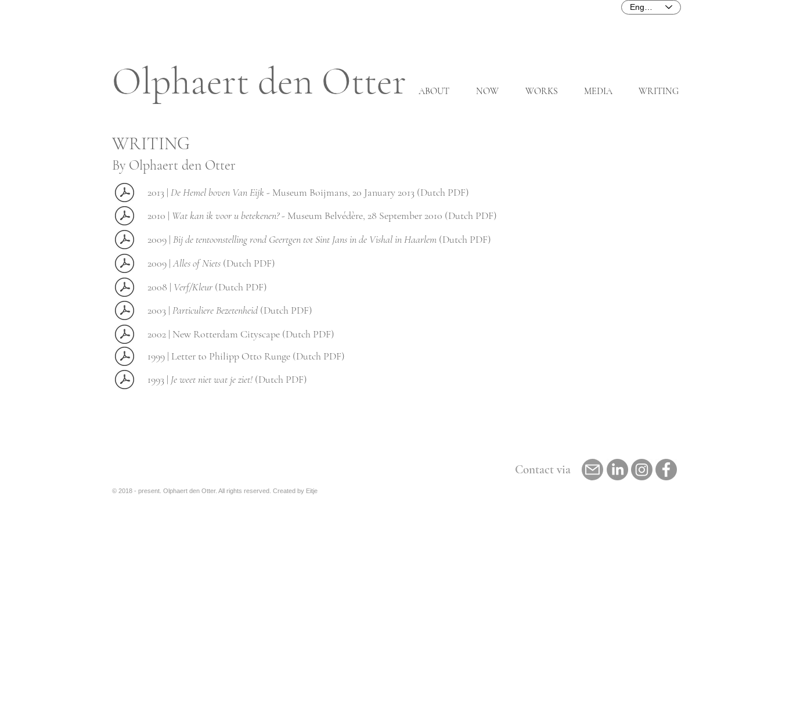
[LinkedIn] (617, 469)
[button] (538, 91)
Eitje (312, 490)
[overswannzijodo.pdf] (124, 312)
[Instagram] (642, 469)
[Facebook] (666, 469)
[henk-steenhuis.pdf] (124, 194)
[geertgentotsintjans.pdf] (124, 241)
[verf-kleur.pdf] (124, 288)
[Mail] (592, 469)
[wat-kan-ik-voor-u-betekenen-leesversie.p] (124, 217)
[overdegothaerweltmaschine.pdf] (124, 335)
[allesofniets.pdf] (124, 264)
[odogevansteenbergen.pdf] (124, 357)
